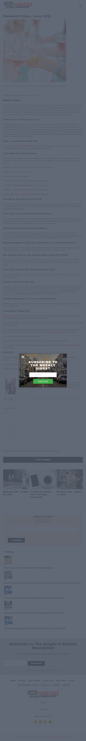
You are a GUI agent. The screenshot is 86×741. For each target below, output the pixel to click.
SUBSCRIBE (43, 381)
